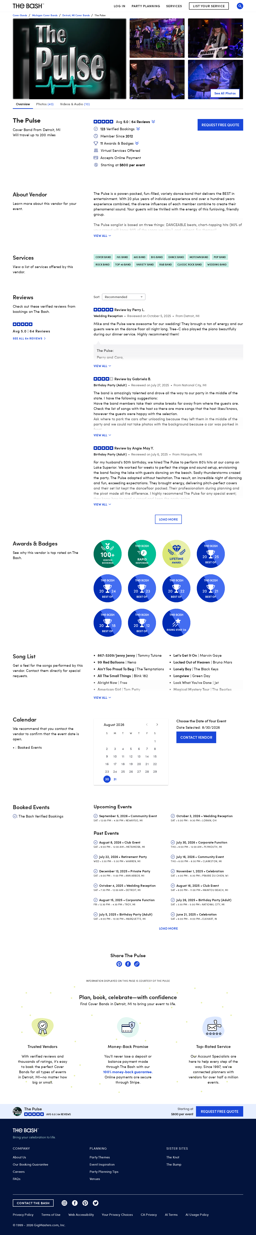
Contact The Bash (33, 1203)
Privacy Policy (23, 1215)
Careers (19, 1172)
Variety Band (145, 264)
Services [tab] (174, 6)
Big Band (157, 257)
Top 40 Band (123, 264)
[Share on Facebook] (128, 964)
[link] (119, 964)
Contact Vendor (196, 737)
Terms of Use (50, 1215)
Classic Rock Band (189, 264)
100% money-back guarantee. (128, 1071)
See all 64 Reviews (27, 338)
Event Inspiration (102, 1164)
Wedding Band (216, 264)
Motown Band (199, 257)
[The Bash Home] (28, 6)
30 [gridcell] (107, 779)
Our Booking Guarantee (30, 1164)
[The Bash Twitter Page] (95, 1203)
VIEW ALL (100, 235)
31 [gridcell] (115, 779)
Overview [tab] (23, 104)
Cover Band (103, 257)
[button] (69, 58)
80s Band (140, 257)
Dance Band (176, 257)
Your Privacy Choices (117, 1215)
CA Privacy (149, 1215)
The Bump (173, 1164)
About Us (19, 1157)
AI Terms (171, 1215)
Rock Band (103, 264)
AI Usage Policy (197, 1215)
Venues (95, 1179)
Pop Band (220, 257)
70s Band (122, 257)
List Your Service (209, 6)
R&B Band (165, 264)
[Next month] (157, 724)
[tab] (45, 104)
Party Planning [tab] (146, 6)
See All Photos (225, 93)
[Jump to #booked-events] (138, 128)
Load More (168, 519)
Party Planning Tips (104, 1172)
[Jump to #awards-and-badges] (137, 143)
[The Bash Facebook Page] (75, 1203)
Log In (119, 6)
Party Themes (100, 1157)
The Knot (172, 1157)
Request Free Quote (220, 124)
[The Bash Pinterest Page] (85, 1203)
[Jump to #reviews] (153, 121)
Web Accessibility (81, 1215)
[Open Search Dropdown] (240, 6)
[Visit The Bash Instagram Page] (64, 1203)
